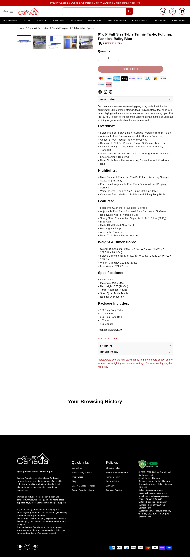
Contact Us (77, 468)
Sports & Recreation (38, 28)
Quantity (104, 51)
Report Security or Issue (83, 490)
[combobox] (97, 11)
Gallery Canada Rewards (83, 486)
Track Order (77, 477)
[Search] (129, 11)
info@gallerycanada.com (157, 496)
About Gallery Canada (82, 472)
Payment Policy (113, 477)
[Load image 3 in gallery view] (55, 42)
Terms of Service (114, 490)
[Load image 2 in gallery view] (39, 42)
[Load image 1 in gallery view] (24, 42)
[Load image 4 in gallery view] (70, 42)
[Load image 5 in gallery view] (86, 42)
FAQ (74, 481)
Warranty (110, 486)
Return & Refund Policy (117, 472)
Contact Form (145, 508)
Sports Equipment (61, 28)
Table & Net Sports (84, 28)
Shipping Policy (113, 468)
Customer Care (163, 11)
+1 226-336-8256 (154, 499)
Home (22, 28)
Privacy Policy (112, 481)
